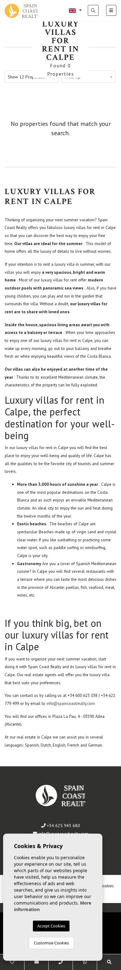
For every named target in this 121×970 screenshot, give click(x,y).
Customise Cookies (51, 943)
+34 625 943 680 (63, 825)
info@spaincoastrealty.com (71, 703)
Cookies (107, 886)
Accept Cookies (51, 926)
